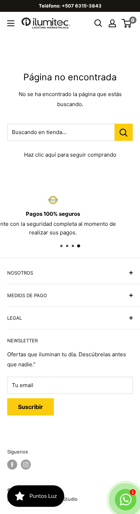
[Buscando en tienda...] (124, 132)
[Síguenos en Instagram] (26, 465)
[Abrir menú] (10, 23)
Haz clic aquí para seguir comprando (70, 154)
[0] (126, 23)
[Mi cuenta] (112, 23)
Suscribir (30, 406)
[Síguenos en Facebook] (12, 465)
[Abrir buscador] (98, 23)
